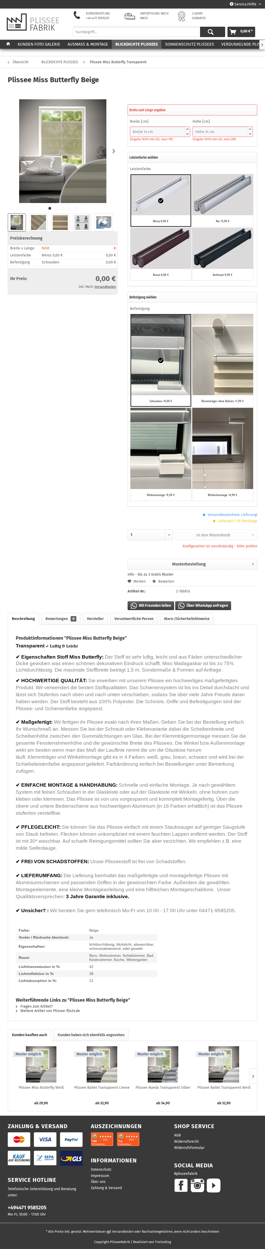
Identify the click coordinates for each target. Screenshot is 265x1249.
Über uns (98, 1182)
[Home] (8, 44)
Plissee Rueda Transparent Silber (163, 1087)
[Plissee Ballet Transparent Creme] (102, 1064)
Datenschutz (101, 1169)
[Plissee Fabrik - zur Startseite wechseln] (33, 22)
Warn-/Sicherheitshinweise (187, 619)
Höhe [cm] (222, 127)
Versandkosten (105, 287)
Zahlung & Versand (106, 1188)
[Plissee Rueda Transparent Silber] (163, 1064)
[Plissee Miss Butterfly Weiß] (41, 1064)
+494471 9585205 (27, 1208)
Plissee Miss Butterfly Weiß (41, 1087)
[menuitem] (147, 32)
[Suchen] (210, 32)
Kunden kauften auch (29, 1035)
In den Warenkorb (213, 535)
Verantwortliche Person (133, 619)
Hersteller (95, 619)
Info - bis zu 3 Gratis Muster (150, 574)
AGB (177, 1135)
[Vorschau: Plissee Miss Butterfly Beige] (17, 222)
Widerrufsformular (189, 1148)
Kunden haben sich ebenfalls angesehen (91, 1035)
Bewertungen (60, 619)
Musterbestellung (189, 564)
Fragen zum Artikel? (36, 1006)
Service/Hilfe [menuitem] (245, 4)
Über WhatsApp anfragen (207, 605)
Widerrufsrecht (186, 1141)
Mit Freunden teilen (154, 605)
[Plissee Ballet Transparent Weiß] (224, 1064)
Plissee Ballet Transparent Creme (102, 1087)
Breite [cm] (159, 127)
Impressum (100, 1176)
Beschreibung (23, 619)
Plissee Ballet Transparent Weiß (224, 1087)
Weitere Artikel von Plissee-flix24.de (49, 1011)
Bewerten (165, 581)
